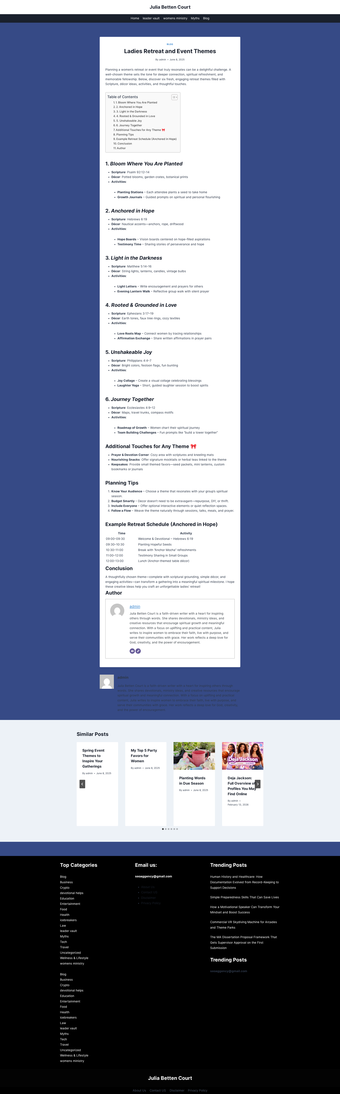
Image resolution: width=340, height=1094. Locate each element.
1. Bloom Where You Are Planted (136, 102)
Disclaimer (148, 898)
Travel (64, 947)
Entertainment (70, 904)
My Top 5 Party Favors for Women (144, 755)
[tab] (163, 829)
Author (121, 148)
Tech (63, 942)
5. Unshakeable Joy (129, 120)
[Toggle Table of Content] (173, 97)
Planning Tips (125, 134)
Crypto (64, 887)
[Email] (132, 651)
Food (63, 909)
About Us (148, 887)
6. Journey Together (129, 125)
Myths (195, 18)
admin (162, 59)
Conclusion (125, 143)
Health (64, 915)
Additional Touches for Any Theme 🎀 (140, 130)
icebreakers (68, 920)
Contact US (149, 892)
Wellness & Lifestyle (74, 958)
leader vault (151, 18)
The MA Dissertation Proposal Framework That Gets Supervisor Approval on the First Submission (243, 942)
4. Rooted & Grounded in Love (135, 116)
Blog (206, 18)
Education (67, 898)
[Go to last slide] (82, 784)
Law (63, 925)
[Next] (257, 784)
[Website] (138, 651)
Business (66, 882)
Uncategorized (70, 952)
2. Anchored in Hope (129, 107)
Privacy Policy (151, 903)
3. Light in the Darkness (131, 111)
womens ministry (175, 18)
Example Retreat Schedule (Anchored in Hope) (146, 139)
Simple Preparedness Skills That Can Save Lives (244, 897)
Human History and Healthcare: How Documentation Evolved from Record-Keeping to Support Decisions (244, 882)
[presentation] (194, 756)
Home (135, 18)
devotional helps (71, 893)
